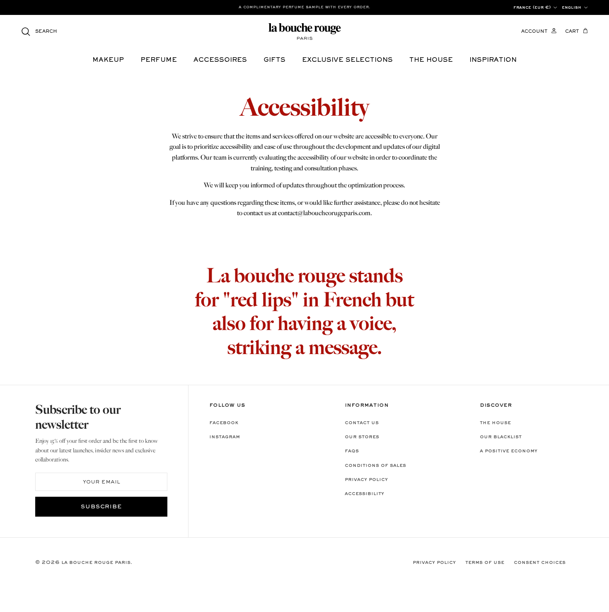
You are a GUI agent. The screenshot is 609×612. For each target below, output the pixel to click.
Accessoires (220, 60)
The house (431, 60)
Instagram (224, 437)
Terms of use (484, 562)
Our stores (362, 437)
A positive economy (508, 451)
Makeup (108, 60)
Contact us (362, 422)
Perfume (158, 60)
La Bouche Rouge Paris (95, 562)
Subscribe (101, 507)
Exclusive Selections (347, 60)
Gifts (274, 60)
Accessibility (364, 493)
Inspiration (493, 60)
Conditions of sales (375, 465)
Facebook (223, 422)
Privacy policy (366, 479)
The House (495, 422)
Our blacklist (501, 437)
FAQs (352, 451)
